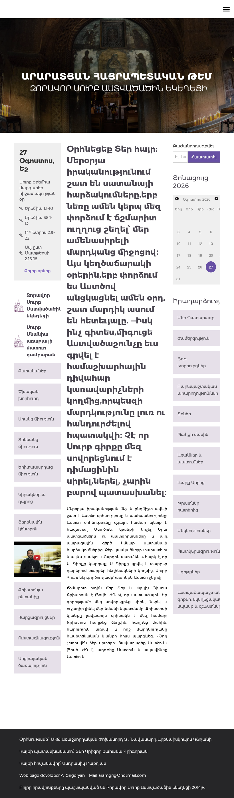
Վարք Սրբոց (191, 482)
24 (178, 267)
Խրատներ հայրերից (188, 507)
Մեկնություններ (194, 530)
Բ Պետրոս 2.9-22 (40, 235)
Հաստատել (204, 157)
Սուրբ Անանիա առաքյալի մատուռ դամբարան (41, 341)
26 (200, 267)
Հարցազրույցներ (36, 617)
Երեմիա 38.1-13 (38, 220)
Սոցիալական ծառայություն (32, 662)
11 (189, 243)
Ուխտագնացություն (39, 638)
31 (178, 278)
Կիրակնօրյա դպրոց (32, 498)
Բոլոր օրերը (37, 270)
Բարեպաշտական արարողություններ (197, 390)
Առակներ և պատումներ (190, 459)
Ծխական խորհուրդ (28, 395)
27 (211, 267)
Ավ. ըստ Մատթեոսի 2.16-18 (37, 253)
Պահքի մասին (192, 434)
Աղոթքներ (188, 571)
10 (178, 243)
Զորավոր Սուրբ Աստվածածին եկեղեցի (44, 306)
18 (189, 255)
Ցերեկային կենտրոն (30, 526)
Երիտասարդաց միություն (35, 471)
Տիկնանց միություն (28, 443)
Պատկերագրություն (198, 551)
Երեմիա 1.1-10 (39, 208)
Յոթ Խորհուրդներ (191, 362)
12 (200, 243)
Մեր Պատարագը (195, 317)
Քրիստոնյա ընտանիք (30, 593)
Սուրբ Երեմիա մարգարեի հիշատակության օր (37, 190)
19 (200, 255)
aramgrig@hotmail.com (122, 775)
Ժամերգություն (193, 338)
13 (211, 243)
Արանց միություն (36, 419)
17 (178, 255)
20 (211, 255)
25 (189, 267)
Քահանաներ (32, 371)
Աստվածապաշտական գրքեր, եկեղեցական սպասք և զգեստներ (198, 599)
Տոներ (184, 413)
